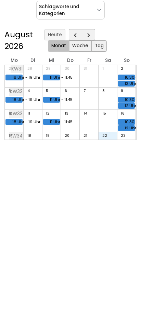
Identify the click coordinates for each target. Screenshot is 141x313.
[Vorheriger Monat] (75, 34)
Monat (58, 45)
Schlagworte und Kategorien (59, 10)
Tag (99, 45)
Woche (80, 45)
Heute (55, 34)
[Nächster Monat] (88, 34)
